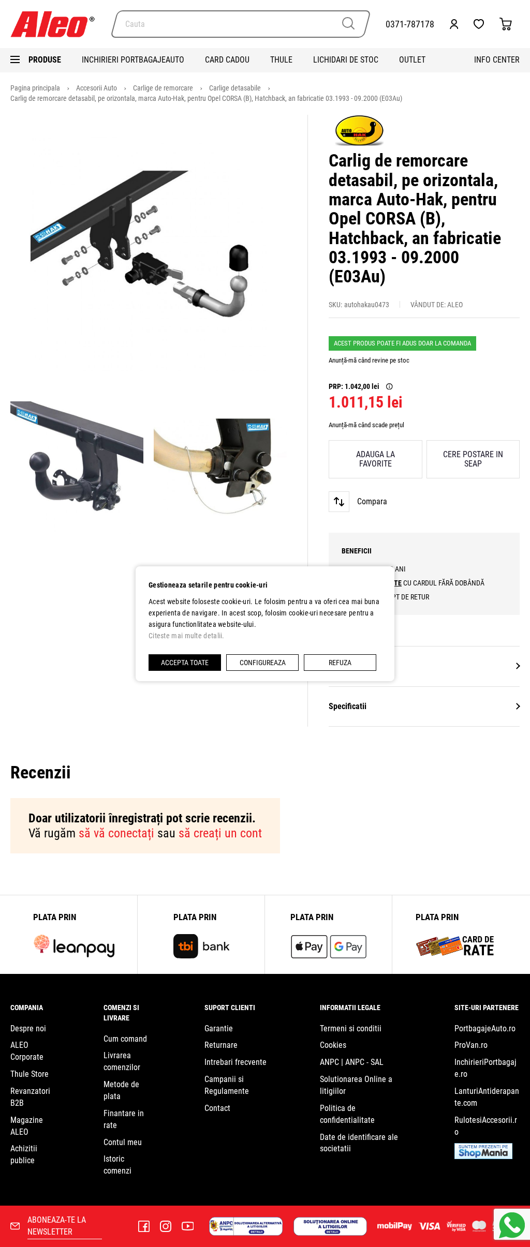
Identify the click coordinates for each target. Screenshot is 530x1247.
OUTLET (412, 60)
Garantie (218, 1028)
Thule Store (29, 1074)
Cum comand (125, 1039)
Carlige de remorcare (164, 88)
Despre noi (28, 1028)
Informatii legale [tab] (350, 1007)
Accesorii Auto (97, 88)
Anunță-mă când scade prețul (366, 425)
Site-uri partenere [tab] (486, 1007)
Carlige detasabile (235, 88)
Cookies (333, 1045)
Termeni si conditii (350, 1028)
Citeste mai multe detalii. (187, 636)
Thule (281, 60)
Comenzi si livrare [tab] (121, 1012)
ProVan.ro (471, 1045)
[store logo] (57, 24)
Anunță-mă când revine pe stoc (369, 360)
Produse (44, 60)
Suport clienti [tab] (229, 1007)
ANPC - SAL (364, 1062)
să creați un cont (220, 833)
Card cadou (227, 60)
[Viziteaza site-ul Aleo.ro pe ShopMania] (483, 1156)
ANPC (329, 1062)
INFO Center (497, 60)
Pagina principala (36, 88)
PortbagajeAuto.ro (485, 1028)
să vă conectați (116, 833)
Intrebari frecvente (235, 1062)
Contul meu (123, 1142)
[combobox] (240, 24)
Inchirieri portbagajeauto (133, 60)
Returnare (221, 1045)
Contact (217, 1108)
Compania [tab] (26, 1007)
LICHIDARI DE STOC (345, 60)
